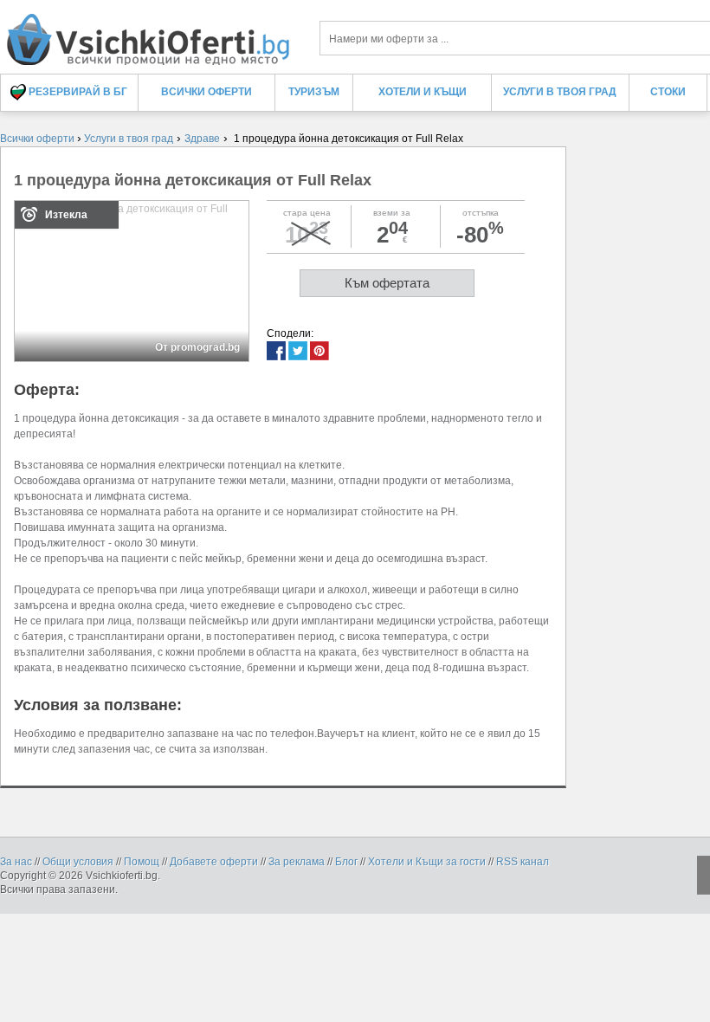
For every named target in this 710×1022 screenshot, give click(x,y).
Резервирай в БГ (76, 92)
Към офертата (387, 282)
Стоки (668, 92)
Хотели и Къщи (422, 92)
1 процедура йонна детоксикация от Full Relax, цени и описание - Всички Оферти (147, 32)
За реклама (296, 862)
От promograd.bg (197, 347)
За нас (16, 862)
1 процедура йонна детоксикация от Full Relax (192, 180)
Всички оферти (206, 92)
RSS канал (522, 862)
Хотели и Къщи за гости (427, 862)
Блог (346, 862)
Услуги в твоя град (559, 92)
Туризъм (313, 92)
